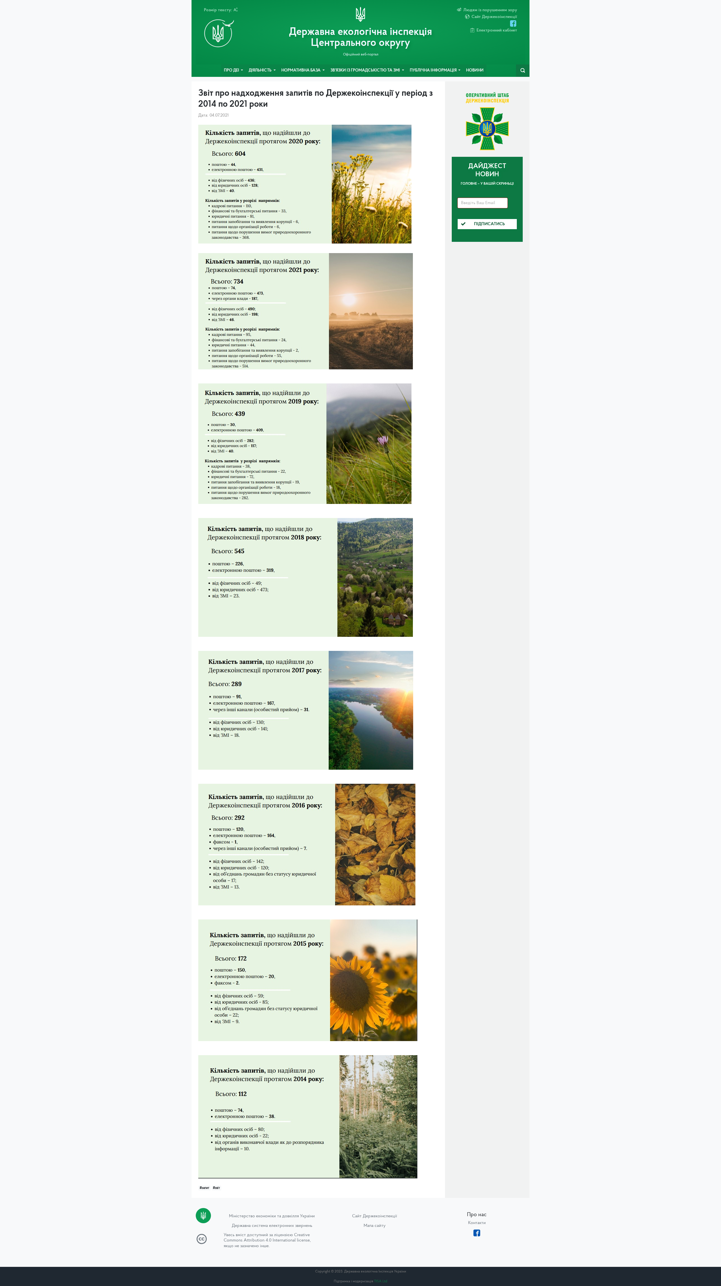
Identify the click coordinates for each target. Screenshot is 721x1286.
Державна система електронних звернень (272, 1226)
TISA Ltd (380, 1281)
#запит (204, 1188)
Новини (475, 70)
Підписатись (489, 224)
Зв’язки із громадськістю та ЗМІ (365, 70)
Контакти (477, 1223)
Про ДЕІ (232, 70)
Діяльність (260, 70)
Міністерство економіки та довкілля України (272, 1216)
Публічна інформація (433, 70)
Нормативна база (301, 70)
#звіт (216, 1188)
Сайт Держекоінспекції (374, 1216)
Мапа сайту (375, 1226)
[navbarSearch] (522, 70)
